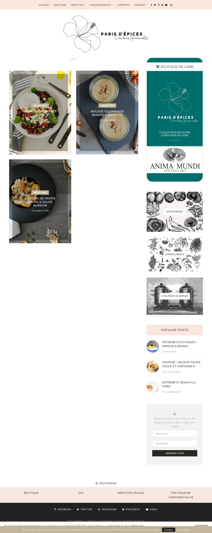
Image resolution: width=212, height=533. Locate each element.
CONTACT (140, 5)
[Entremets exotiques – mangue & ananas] (153, 346)
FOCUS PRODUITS (100, 5)
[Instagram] (159, 5)
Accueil (44, 5)
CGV (81, 492)
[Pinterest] (162, 5)
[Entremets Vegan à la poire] (153, 387)
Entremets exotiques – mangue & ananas (179, 344)
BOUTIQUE (60, 5)
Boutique (31, 492)
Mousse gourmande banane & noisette (107, 113)
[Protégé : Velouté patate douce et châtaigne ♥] (153, 366)
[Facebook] (151, 5)
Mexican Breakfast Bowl (40, 113)
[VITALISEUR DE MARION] (175, 296)
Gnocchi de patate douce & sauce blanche (40, 202)
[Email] (166, 5)
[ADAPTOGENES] (175, 212)
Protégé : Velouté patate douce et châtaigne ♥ (181, 364)
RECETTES (77, 5)
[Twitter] (155, 5)
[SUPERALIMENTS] (175, 254)
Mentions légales (131, 492)
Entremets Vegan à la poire (178, 384)
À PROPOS (123, 5)
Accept (168, 529)
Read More (184, 530)
